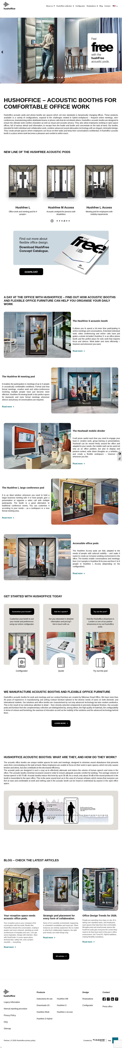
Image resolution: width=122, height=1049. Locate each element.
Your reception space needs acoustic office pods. (19, 917)
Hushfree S (61, 1005)
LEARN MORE (60, 723)
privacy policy (30, 1040)
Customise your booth (21, 612)
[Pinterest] (116, 999)
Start (9, 993)
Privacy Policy (10, 1015)
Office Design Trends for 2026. (99, 915)
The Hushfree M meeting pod (18, 376)
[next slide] (120, 52)
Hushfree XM (62, 999)
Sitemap (7, 1029)
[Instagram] (108, 999)
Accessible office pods (86, 543)
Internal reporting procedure (15, 1009)
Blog (101, 6)
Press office (107, 1007)
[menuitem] (50, 6)
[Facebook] (104, 999)
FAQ (6, 1022)
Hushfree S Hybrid (44, 1019)
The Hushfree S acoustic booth (90, 321)
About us (49, 6)
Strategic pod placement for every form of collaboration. (59, 917)
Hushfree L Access (61, 207)
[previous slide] (2, 52)
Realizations (91, 6)
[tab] (55, 77)
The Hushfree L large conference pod (23, 487)
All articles (60, 956)
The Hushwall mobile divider (89, 431)
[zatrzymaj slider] (51, 77)
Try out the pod (100, 612)
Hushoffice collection (64, 6)
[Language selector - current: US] (115, 6)
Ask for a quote (60, 612)
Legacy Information (12, 1002)
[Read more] (102, 50)
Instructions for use (45, 999)
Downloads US (43, 1005)
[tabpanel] (61, 51)
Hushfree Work (99, 207)
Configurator (80, 6)
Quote (61, 671)
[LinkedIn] (112, 999)
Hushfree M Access (23, 207)
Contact (107, 6)
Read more (78, 351)
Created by (88, 1040)
